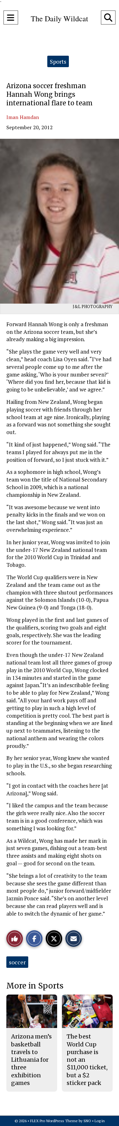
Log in (100, 1120)
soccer (17, 962)
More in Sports (34, 986)
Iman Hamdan (22, 117)
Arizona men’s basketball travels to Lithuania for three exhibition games (31, 1060)
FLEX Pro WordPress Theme (54, 1120)
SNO (87, 1120)
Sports (58, 61)
